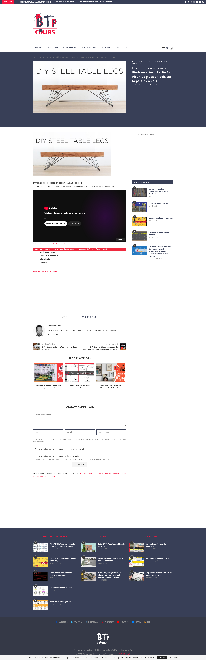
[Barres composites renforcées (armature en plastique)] (139, 192)
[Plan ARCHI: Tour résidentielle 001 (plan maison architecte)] (40, 547)
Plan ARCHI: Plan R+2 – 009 (61, 587)
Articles (48, 48)
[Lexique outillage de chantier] (139, 221)
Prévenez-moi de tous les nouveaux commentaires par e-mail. (59, 449)
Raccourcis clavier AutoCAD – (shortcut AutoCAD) (62, 574)
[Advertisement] (127, 24)
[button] (16, 2)
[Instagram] (191, 2)
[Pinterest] (194, 2)
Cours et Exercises (88, 48)
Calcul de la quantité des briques (159, 233)
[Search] (167, 48)
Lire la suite (173, 657)
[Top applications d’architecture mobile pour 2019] (136, 576)
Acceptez (162, 657)
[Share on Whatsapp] (92, 317)
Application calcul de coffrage (158, 558)
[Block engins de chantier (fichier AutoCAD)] (40, 562)
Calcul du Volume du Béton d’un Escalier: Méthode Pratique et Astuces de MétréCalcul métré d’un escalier (160, 251)
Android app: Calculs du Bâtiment (156, 545)
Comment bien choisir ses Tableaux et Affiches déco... (111, 386)
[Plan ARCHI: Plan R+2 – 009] (40, 591)
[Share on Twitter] (88, 317)
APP (56, 48)
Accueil (38, 48)
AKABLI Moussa (140, 85)
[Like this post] (83, 317)
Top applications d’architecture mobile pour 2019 (159, 574)
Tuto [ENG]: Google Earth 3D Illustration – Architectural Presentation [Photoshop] (109, 575)
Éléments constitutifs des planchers (79, 386)
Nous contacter (106, 2)
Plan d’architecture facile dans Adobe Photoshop (110, 559)
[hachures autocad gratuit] (40, 605)
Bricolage (42, 271)
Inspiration (53, 271)
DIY (125, 48)
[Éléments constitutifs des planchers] (79, 372)
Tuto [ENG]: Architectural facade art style (111, 545)
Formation (105, 48)
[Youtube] (197, 2)
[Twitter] (188, 2)
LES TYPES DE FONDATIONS (30, 2)
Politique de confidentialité (87, 2)
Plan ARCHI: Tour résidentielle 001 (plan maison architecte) (62, 545)
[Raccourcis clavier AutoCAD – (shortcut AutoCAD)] (40, 576)
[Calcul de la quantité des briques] (139, 236)
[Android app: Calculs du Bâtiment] (136, 547)
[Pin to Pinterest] (90, 317)
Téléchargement (69, 48)
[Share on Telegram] (95, 317)
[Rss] (203, 2)
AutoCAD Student (123, 654)
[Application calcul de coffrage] (136, 562)
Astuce (45, 57)
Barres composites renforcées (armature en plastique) (159, 191)
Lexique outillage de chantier (161, 218)
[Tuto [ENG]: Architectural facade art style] (88, 547)
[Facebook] (185, 2)
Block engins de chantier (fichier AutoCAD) (63, 559)
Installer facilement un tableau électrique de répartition (48, 386)
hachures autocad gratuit (60, 601)
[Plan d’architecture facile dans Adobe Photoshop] (88, 562)
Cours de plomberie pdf (158, 203)
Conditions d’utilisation (65, 2)
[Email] (200, 2)
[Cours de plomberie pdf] (139, 207)
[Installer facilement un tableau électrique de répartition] (48, 372)
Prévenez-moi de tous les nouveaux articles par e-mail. (57, 456)
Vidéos (116, 48)
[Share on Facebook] (85, 317)
